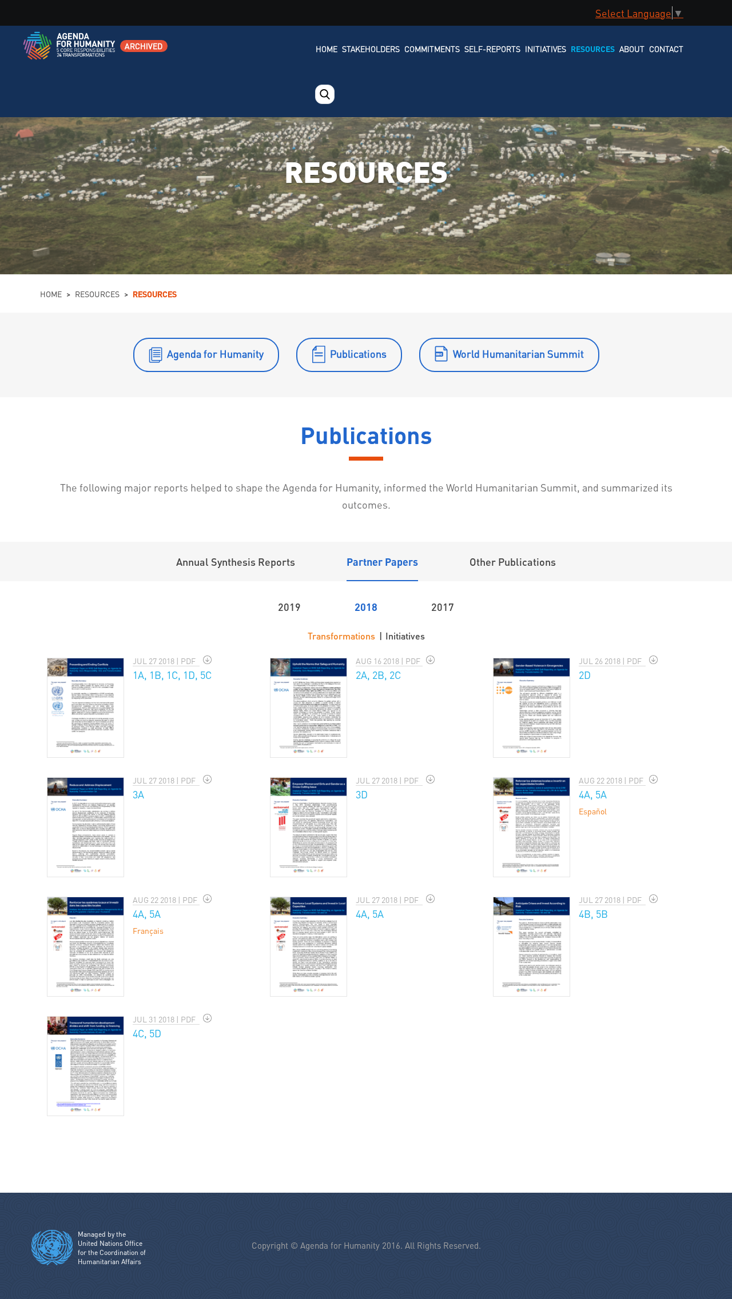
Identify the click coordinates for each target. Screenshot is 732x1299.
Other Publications (513, 561)
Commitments (432, 48)
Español (593, 811)
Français (148, 930)
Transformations (341, 636)
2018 (366, 606)
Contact (666, 48)
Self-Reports (492, 48)
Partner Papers (382, 561)
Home (326, 48)
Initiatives (545, 48)
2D (585, 674)
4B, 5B (593, 913)
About (632, 48)
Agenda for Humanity (215, 353)
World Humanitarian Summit (518, 353)
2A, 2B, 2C (378, 674)
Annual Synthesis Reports (235, 561)
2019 (289, 606)
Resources (593, 48)
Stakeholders (371, 48)
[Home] (70, 53)
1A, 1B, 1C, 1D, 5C (172, 674)
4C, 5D (147, 1033)
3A (138, 794)
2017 (442, 606)
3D (362, 794)
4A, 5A (593, 794)
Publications (358, 353)
